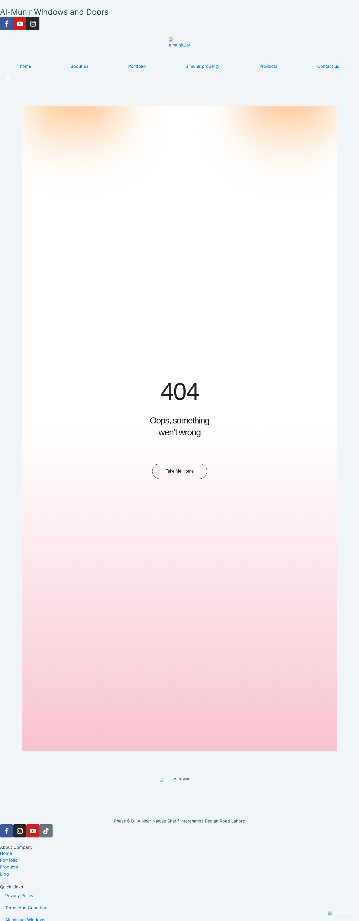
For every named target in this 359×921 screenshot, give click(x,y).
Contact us (328, 66)
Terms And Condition (26, 907)
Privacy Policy (19, 895)
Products (268, 66)
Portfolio (137, 66)
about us (79, 66)
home (25, 66)
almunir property (202, 66)
